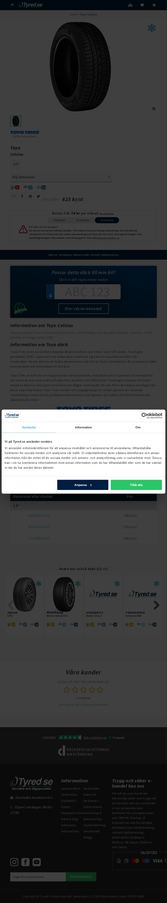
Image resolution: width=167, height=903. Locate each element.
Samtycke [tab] (29, 427)
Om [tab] (138, 427)
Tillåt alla (136, 484)
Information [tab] (83, 427)
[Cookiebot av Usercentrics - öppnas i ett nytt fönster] (144, 416)
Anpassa (80, 484)
